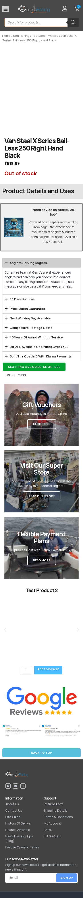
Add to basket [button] (48, 669)
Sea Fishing (21, 36)
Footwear (39, 36)
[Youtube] (15, 786)
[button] (5, 9)
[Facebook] (8, 786)
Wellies (53, 36)
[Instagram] (23, 786)
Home (6, 36)
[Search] (73, 22)
